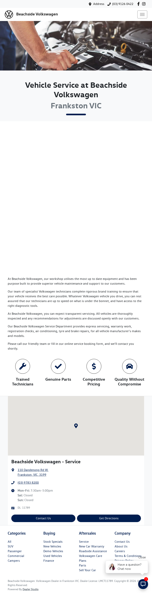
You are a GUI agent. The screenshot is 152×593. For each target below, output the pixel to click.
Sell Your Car (87, 570)
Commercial (16, 556)
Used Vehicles (52, 556)
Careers (120, 551)
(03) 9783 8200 (28, 482)
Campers (14, 560)
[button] (142, 14)
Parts (82, 565)
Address (98, 4)
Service (84, 541)
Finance (48, 560)
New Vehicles (52, 546)
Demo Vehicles (53, 551)
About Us (121, 546)
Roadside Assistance (93, 551)
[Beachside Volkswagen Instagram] (144, 4)
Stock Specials (53, 541)
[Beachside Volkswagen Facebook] (139, 4)
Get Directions (109, 518)
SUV (10, 546)
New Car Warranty (91, 546)
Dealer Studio (31, 589)
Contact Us (43, 518)
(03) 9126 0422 (122, 4)
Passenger (15, 551)
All (9, 541)
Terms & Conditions (128, 556)
